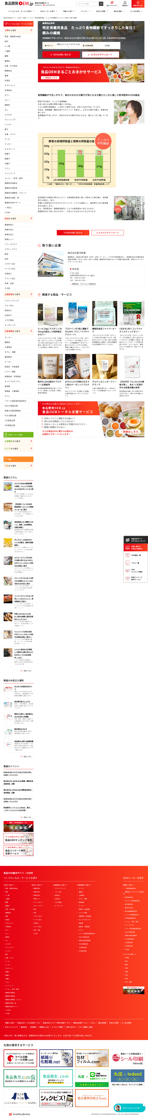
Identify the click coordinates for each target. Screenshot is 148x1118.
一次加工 (8, 207)
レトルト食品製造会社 (131, 915)
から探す (10, 30)
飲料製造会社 (129, 897)
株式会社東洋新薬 (77, 252)
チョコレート (10, 149)
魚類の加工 (9, 234)
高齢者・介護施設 (12, 391)
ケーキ (7, 139)
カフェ (7, 396)
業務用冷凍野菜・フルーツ (15, 192)
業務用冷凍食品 (11, 183)
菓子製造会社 (129, 904)
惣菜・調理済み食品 (13, 36)
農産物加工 (9, 224)
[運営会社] (125, 1)
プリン (7, 168)
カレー (7, 100)
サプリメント (10, 85)
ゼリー (7, 95)
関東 (126, 965)
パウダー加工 (10, 263)
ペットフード (10, 173)
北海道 (127, 958)
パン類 (7, 46)
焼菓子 (7, 158)
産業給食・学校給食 (13, 376)
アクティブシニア (12, 300)
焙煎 (6, 259)
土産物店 (8, 347)
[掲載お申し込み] (138, 1)
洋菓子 (7, 163)
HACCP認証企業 (11, 405)
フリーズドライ (11, 244)
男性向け (8, 310)
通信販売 (8, 357)
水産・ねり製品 (11, 65)
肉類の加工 (9, 229)
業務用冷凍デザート (13, 202)
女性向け (8, 315)
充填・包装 (9, 283)
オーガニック (10, 325)
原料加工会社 (129, 908)
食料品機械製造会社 (131, 911)
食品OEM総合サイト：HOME (12, 18)
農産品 (7, 61)
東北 (126, 961)
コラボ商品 (9, 320)
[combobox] (87, 4)
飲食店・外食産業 (12, 366)
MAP (92, 275)
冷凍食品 (8, 90)
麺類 (6, 56)
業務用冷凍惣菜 (11, 188)
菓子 (6, 129)
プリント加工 (10, 278)
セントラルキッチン (13, 381)
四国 (126, 979)
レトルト (8, 124)
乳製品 (7, 80)
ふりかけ (8, 114)
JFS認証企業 (10, 420)
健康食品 (8, 70)
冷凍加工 (8, 273)
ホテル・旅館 (10, 352)
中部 (126, 968)
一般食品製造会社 (130, 888)
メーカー (8, 361)
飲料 (6, 41)
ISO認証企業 (10, 425)
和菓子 (7, 153)
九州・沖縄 (128, 982)
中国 (126, 975)
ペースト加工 (10, 268)
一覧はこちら (27, 671)
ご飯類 (7, 51)
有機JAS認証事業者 (13, 410)
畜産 (6, 75)
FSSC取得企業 (10, 415)
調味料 (7, 105)
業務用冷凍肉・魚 (12, 197)
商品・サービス (28, 18)
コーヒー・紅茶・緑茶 (14, 178)
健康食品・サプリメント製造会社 (84, 284)
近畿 (126, 972)
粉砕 (6, 254)
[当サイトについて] (112, 1)
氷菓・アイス (10, 134)
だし (6, 109)
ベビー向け (9, 305)
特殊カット (9, 239)
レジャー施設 (10, 371)
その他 (7, 212)
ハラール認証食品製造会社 (15, 400)
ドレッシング (10, 119)
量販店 (7, 342)
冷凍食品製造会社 (130, 918)
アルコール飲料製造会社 (132, 901)
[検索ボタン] (101, 4)
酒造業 (7, 386)
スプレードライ (11, 249)
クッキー (8, 144)
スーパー (8, 337)
